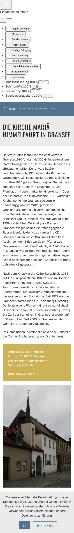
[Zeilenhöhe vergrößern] (38, 91)
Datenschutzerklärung (37, 515)
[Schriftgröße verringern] (34, 87)
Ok (24, 525)
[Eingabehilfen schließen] (9, 20)
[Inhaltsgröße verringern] (40, 82)
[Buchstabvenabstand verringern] (45, 96)
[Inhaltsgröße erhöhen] (46, 82)
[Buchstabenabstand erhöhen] (50, 96)
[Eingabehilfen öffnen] (5, 5)
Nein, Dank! (44, 525)
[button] (9, 109)
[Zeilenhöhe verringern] (32, 91)
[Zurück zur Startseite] (37, 109)
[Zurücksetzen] (3, 20)
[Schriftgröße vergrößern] (39, 87)
